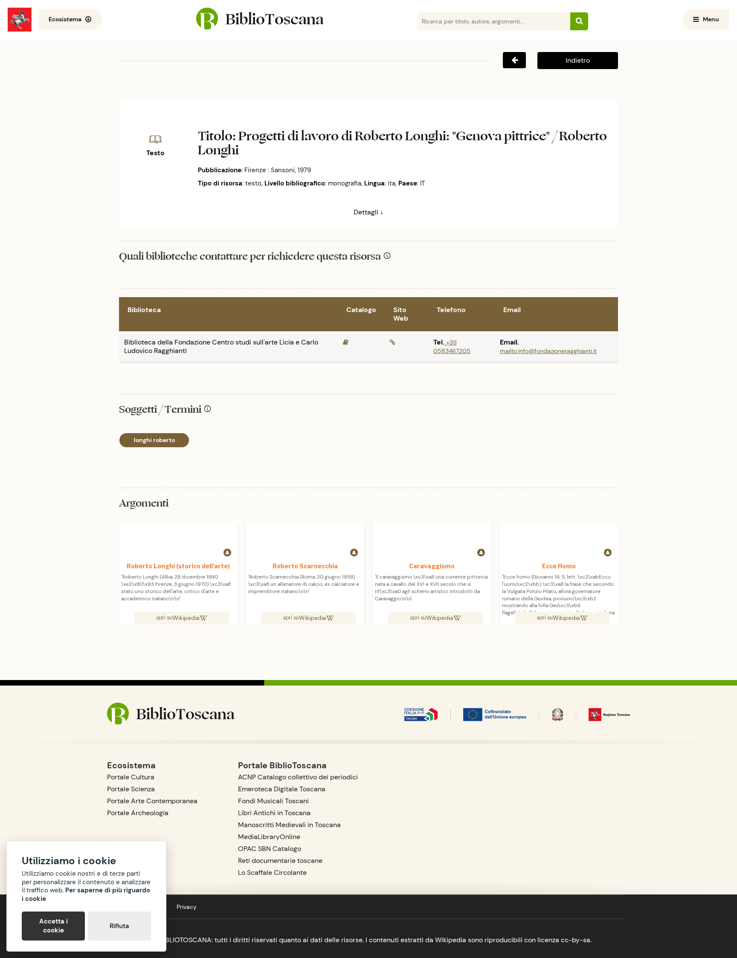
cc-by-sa (575, 939)
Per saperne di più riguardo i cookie (86, 894)
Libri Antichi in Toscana (274, 812)
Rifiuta (119, 926)
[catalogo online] (345, 342)
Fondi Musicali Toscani (273, 800)
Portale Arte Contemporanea (152, 800)
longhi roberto (154, 440)
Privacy (187, 907)
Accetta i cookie (53, 926)
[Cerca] (579, 21)
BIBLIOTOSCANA (185, 939)
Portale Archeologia (137, 812)
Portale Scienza (131, 788)
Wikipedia (186, 618)
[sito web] (392, 342)
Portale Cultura (130, 777)
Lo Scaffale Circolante (272, 872)
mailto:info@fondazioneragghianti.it (548, 351)
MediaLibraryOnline (269, 836)
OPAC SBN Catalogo (269, 848)
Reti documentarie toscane (280, 860)
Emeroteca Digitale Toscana (281, 788)
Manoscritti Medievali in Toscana (289, 824)
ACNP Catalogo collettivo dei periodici (298, 777)
